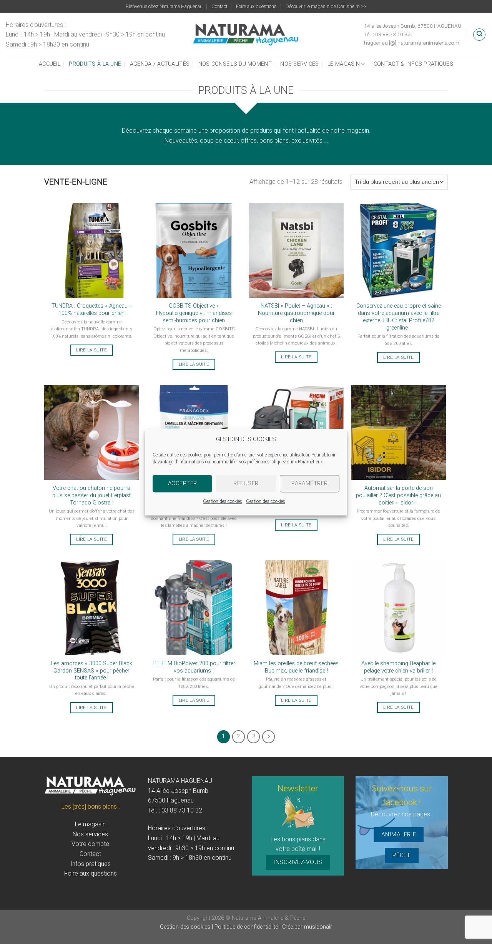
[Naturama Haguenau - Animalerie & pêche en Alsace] (246, 34)
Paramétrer (309, 483)
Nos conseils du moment (235, 64)
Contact (219, 6)
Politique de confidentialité (246, 927)
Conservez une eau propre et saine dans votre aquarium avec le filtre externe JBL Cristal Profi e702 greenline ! (398, 317)
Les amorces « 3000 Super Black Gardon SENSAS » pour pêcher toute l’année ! (91, 670)
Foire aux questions (256, 6)
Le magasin (343, 64)
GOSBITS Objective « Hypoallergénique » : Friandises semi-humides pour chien (194, 313)
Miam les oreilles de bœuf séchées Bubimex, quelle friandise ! (296, 667)
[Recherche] (479, 34)
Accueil (49, 64)
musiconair (318, 927)
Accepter (182, 483)
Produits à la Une (95, 64)
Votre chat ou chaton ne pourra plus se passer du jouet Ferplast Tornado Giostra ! (91, 495)
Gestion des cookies (222, 501)
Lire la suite (91, 350)
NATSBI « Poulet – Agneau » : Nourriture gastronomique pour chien (296, 313)
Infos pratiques (90, 863)
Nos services (299, 64)
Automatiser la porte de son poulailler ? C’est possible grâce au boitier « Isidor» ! (398, 495)
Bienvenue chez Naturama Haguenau (164, 6)
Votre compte (90, 843)
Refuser (245, 483)
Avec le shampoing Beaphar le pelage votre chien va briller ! (398, 667)
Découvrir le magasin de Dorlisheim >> (326, 6)
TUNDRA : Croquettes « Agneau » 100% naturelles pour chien (92, 309)
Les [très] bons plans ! (91, 806)
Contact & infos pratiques (413, 64)
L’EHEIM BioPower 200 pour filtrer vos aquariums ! (194, 667)
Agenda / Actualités (159, 64)
